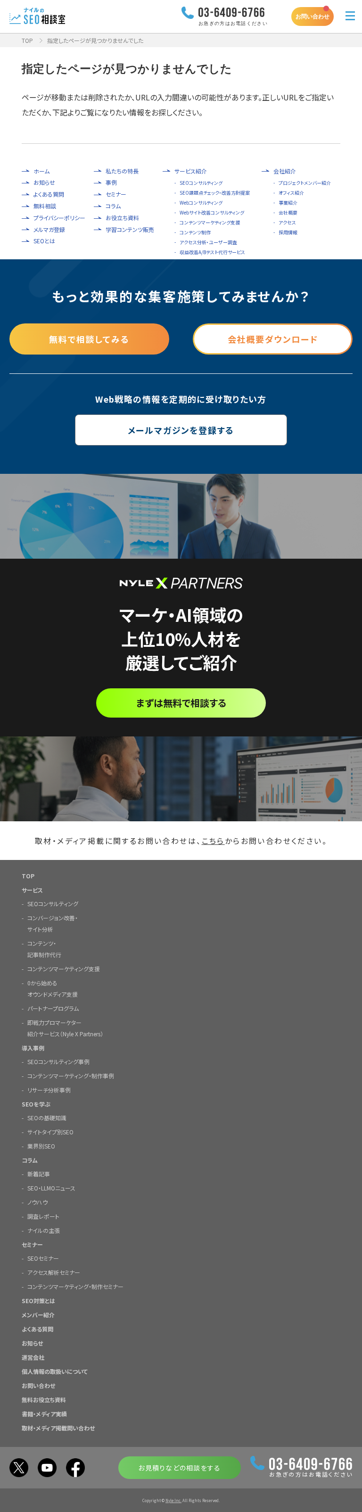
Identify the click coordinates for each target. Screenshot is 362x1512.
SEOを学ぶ (36, 1104)
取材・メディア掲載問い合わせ (58, 1428)
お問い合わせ (312, 16)
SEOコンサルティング (201, 182)
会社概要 (288, 212)
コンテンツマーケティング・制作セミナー (75, 1286)
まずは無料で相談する (181, 703)
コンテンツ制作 (195, 232)
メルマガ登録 (49, 229)
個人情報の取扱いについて (55, 1371)
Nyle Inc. (173, 1500)
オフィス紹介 (291, 192)
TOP (27, 40)
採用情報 (288, 232)
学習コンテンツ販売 (130, 229)
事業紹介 (288, 202)
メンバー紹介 (38, 1315)
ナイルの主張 (43, 1230)
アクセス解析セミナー (53, 1272)
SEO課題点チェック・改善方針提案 (215, 192)
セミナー (116, 194)
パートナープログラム (53, 1008)
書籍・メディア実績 (44, 1414)
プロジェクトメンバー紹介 (305, 182)
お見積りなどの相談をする (179, 1467)
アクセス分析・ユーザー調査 (208, 242)
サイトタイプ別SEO (50, 1132)
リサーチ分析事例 (49, 1090)
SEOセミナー (43, 1258)
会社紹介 (284, 171)
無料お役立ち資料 (44, 1400)
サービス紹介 (190, 171)
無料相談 (44, 206)
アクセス (287, 222)
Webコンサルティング (201, 202)
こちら (213, 840)
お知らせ (44, 182)
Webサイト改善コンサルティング (212, 212)
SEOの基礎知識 (46, 1118)
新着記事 (38, 1174)
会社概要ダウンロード (273, 339)
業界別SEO (41, 1146)
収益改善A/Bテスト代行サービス (212, 252)
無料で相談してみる (89, 339)
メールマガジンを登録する (181, 430)
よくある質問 (48, 194)
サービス (32, 890)
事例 (111, 182)
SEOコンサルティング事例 (58, 1062)
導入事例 (33, 1048)
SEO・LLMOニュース (51, 1188)
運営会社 (33, 1357)
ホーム (41, 171)
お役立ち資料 (122, 218)
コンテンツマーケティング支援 (210, 222)
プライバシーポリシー (59, 218)
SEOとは (44, 241)
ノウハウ (37, 1202)
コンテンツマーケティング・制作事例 (70, 1076)
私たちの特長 (122, 171)
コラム (113, 206)
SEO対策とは (38, 1301)
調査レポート (43, 1216)
